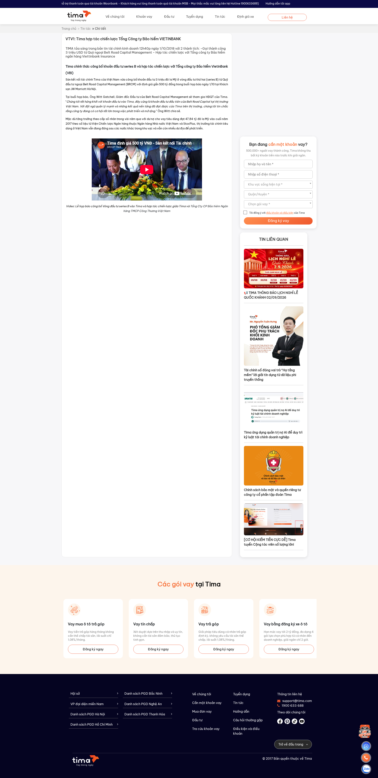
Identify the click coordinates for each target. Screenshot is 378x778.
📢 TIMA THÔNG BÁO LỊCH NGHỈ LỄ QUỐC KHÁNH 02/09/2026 (271, 295)
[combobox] (278, 184)
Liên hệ (287, 17)
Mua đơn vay (202, 711)
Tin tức (220, 17)
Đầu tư (169, 17)
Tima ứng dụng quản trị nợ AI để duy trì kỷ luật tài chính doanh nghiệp (273, 434)
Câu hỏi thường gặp (248, 720)
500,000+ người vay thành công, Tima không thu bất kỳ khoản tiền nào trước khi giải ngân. (278, 153)
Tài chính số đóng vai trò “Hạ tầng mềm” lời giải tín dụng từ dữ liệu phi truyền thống (270, 375)
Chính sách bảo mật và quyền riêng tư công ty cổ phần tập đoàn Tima (272, 492)
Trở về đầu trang (291, 744)
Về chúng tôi (115, 17)
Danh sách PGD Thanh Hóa (144, 714)
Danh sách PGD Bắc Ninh (143, 693)
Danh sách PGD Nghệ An (143, 704)
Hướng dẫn (241, 711)
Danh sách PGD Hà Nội (87, 714)
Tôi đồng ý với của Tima (277, 212)
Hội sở (75, 693)
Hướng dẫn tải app (278, 3)
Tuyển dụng (194, 17)
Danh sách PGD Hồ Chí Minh (91, 724)
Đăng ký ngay (93, 649)
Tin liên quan (273, 239)
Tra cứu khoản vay (206, 729)
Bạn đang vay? (278, 144)
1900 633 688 (293, 705)
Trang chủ (68, 29)
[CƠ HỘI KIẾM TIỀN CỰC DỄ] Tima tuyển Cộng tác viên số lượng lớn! (270, 542)
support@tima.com (294, 701)
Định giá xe (245, 17)
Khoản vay (144, 17)
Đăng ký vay (278, 220)
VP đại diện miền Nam (87, 704)
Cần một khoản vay (206, 703)
